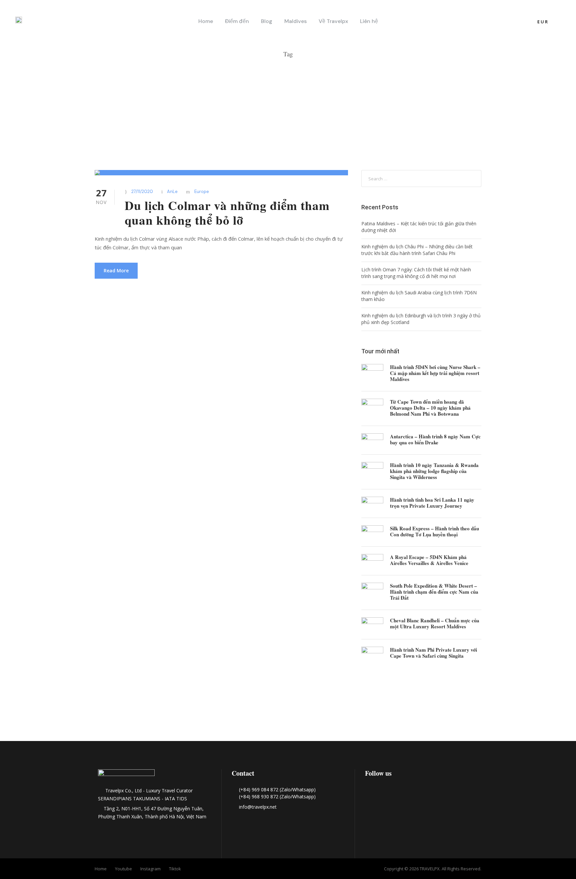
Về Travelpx (333, 21)
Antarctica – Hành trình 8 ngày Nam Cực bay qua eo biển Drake (435, 439)
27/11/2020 (142, 191)
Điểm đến (237, 21)
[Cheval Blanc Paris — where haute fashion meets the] (173, 715)
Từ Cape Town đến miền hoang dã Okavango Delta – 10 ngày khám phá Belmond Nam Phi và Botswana (430, 407)
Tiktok (175, 869)
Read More (116, 270)
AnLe (172, 191)
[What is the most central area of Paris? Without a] (57, 715)
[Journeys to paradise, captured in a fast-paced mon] (288, 715)
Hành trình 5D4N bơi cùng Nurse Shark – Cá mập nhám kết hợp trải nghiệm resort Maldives (435, 373)
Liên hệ (369, 21)
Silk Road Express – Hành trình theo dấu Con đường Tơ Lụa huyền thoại (434, 531)
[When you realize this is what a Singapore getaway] (518, 715)
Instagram (150, 869)
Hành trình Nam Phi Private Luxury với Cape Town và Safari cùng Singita (433, 652)
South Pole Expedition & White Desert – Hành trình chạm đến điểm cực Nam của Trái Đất (434, 591)
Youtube (123, 869)
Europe (201, 191)
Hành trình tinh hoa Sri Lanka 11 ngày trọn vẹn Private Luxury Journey (432, 502)
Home (205, 21)
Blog (266, 21)
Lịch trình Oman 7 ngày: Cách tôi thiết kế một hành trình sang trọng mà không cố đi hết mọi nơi (416, 272)
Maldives (295, 21)
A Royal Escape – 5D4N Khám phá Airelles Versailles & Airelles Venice (429, 560)
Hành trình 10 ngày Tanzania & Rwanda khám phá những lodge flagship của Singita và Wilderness (434, 471)
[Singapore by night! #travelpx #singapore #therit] (403, 715)
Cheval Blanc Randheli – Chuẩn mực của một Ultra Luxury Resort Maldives (434, 623)
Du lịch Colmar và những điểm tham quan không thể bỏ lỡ (227, 212)
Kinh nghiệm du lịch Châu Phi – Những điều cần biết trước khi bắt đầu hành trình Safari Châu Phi (417, 249)
